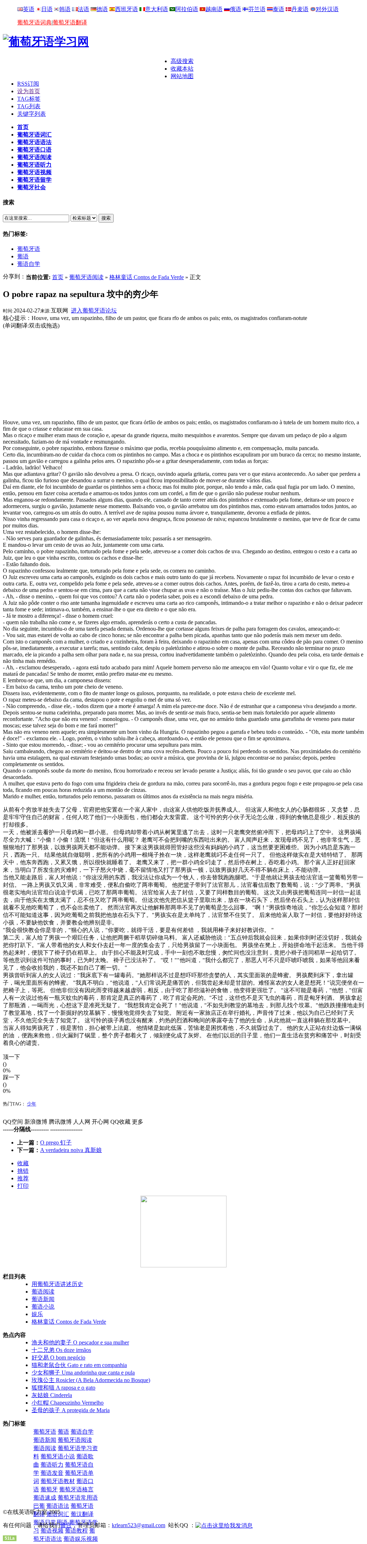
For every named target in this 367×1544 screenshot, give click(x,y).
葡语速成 (44, 1498)
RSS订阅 (28, 84)
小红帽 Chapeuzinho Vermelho (68, 1403)
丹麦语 (300, 9)
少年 (31, 1103)
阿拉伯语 (186, 9)
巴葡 (39, 1506)
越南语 (214, 9)
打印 (23, 1186)
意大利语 (156, 9)
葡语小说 (43, 1307)
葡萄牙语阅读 (34, 157)
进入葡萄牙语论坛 (94, 310)
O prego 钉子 (56, 1142)
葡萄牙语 (28, 249)
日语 (47, 9)
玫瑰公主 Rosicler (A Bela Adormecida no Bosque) (91, 1380)
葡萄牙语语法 (34, 142)
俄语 (235, 9)
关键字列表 (31, 114)
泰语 (278, 9)
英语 (28, 9)
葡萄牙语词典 (34, 22)
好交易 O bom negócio (58, 1357)
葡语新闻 (43, 1299)
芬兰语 (257, 9)
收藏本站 (182, 69)
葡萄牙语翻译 (70, 22)
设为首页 (28, 91)
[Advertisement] (87, 68)
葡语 (23, 256)
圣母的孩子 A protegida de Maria (71, 1410)
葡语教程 (76, 1531)
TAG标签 (28, 99)
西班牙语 (126, 9)
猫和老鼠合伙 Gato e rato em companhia (79, 1365)
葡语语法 (57, 1506)
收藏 (23, 1163)
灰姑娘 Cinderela (52, 1395)
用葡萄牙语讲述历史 (57, 1284)
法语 (83, 9)
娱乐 (37, 1314)
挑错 (23, 1171)
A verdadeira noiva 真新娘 (71, 1150)
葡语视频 (51, 1531)
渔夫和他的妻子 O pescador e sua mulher (80, 1342)
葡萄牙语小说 (57, 1456)
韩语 (65, 9)
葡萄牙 (49, 1489)
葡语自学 (28, 264)
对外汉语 (327, 9)
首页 (23, 127)
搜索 (106, 218)
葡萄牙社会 (31, 187)
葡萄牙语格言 (76, 1489)
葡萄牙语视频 (34, 172)
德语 (102, 9)
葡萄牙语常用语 (78, 1498)
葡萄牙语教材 (57, 1481)
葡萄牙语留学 (34, 180)
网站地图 (182, 76)
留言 (66, 1525)
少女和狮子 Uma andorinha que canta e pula (83, 1372)
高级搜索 (182, 61)
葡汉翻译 (82, 1514)
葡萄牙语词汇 (34, 135)
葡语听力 (51, 1465)
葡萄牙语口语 (34, 150)
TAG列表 (28, 106)
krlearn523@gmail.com (138, 1525)
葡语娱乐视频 (80, 1539)
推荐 (23, 1178)
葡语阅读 (43, 1292)
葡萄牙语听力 (34, 165)
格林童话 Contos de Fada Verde (146, 277)
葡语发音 (51, 1473)
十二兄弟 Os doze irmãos (61, 1350)
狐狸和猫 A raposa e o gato (63, 1388)
